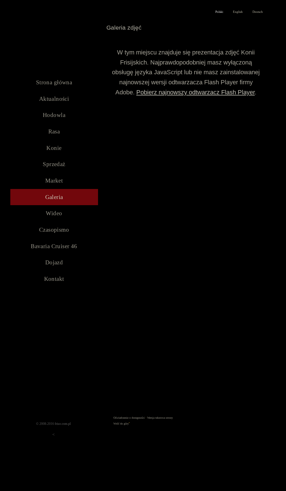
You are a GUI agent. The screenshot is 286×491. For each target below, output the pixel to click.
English (238, 11)
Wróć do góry (121, 423)
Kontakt (54, 279)
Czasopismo (54, 229)
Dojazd (54, 262)
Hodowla (54, 115)
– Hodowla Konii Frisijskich (54, 37)
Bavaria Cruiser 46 (54, 246)
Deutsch (257, 11)
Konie (53, 148)
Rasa (54, 131)
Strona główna (54, 82)
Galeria (54, 197)
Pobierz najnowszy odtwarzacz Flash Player (195, 92)
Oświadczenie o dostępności (129, 417)
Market (54, 180)
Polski (219, 11)
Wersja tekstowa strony (160, 417)
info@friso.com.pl (245, 15)
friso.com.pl (63, 424)
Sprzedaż (54, 164)
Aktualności (54, 98)
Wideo (54, 213)
